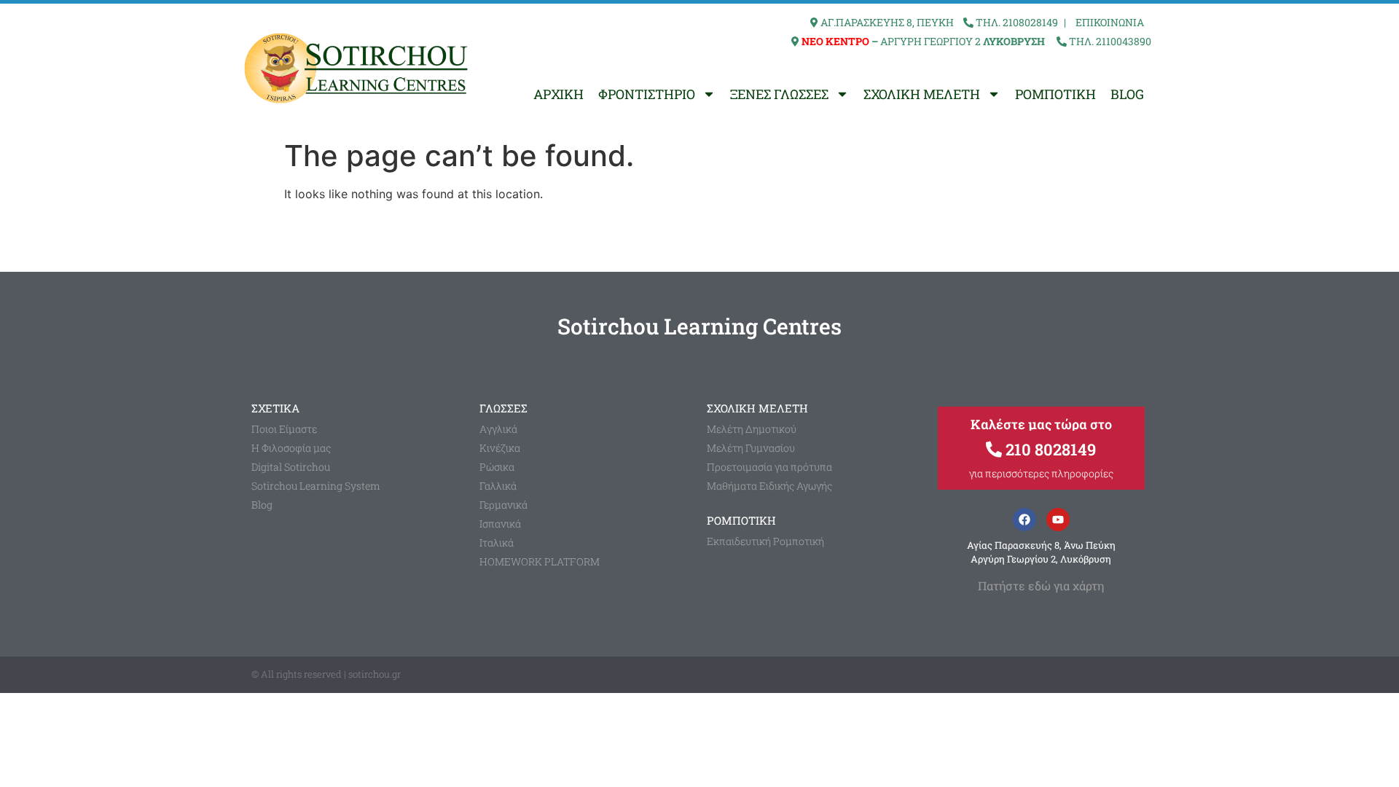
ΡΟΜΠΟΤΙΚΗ (1055, 94)
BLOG (1127, 94)
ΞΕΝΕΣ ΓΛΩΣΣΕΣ (779, 94)
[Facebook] (1024, 519)
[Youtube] (1058, 519)
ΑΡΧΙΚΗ (558, 94)
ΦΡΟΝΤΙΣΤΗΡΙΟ (646, 94)
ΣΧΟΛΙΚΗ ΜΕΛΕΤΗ (921, 94)
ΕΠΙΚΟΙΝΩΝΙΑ (1109, 22)
